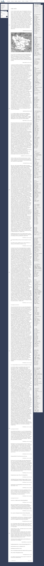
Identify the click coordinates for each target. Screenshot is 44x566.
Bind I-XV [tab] (5, 11)
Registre (19, 1)
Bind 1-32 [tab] (2, 11)
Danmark (8, 1)
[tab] (34, 4)
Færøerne (12, 1)
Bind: (1, 12)
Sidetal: (2, 15)
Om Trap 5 (27, 1)
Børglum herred (3, 6)
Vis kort (23, 1)
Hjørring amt (2, 7)
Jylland (2, 8)
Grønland (16, 1)
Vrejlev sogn (29, 560)
